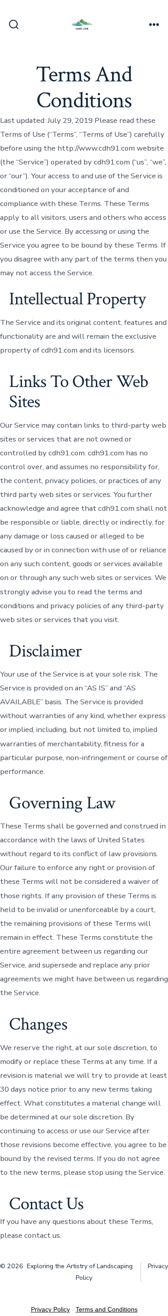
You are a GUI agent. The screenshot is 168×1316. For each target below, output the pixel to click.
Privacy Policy (50, 1309)
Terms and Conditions (107, 1309)
